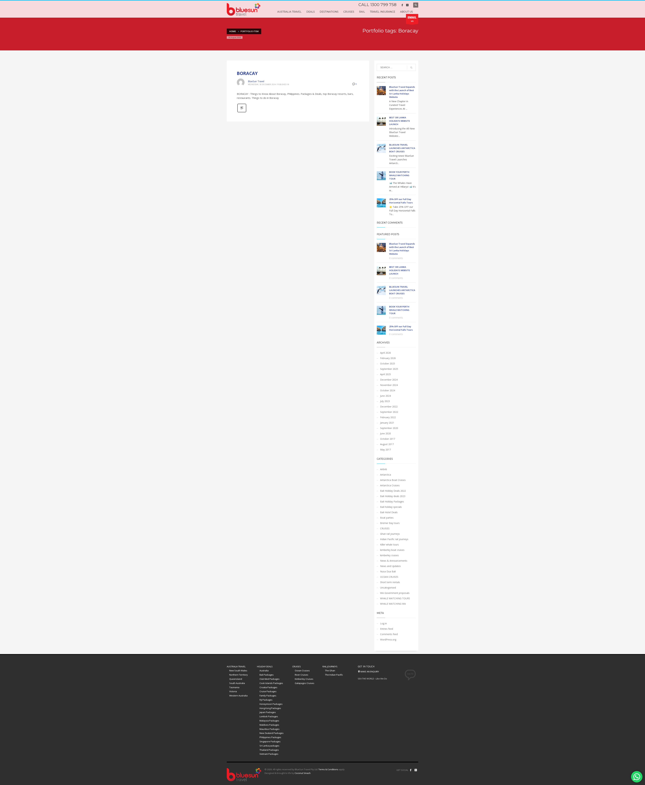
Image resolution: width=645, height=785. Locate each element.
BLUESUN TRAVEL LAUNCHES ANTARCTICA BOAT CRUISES (402, 148)
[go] (411, 67)
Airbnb (383, 469)
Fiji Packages (266, 699)
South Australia (237, 683)
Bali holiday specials (391, 506)
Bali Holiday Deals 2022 (393, 490)
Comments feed (389, 634)
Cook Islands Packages (271, 683)
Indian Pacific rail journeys (394, 539)
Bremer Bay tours (390, 523)
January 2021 (387, 422)
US (412, 18)
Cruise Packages (268, 691)
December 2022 (389, 406)
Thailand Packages (269, 749)
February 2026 (388, 358)
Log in (383, 623)
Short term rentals (390, 582)
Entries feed (386, 628)
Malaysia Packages (269, 720)
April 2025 (385, 374)
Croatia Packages (268, 687)
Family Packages (268, 695)
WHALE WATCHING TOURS (395, 598)
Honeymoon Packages (271, 703)
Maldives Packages (269, 724)
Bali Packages (267, 674)
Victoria (233, 691)
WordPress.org (388, 639)
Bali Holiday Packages (392, 501)
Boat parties (387, 517)
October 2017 (387, 438)
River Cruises (301, 674)
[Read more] (242, 111)
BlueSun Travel (256, 81)
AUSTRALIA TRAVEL (236, 666)
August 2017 (387, 444)
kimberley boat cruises (392, 550)
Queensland (235, 678)
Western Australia (238, 695)
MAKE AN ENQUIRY (369, 671)
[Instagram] (407, 5)
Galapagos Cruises (304, 683)
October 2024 (387, 390)
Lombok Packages (269, 716)
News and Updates (390, 566)
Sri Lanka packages (269, 745)
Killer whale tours (389, 544)
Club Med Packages (270, 678)
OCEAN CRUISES (389, 576)
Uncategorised (388, 587)
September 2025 (389, 368)
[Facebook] (402, 5)
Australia (264, 670)
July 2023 (385, 401)
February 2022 (388, 417)
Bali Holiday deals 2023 (392, 496)
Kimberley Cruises (304, 678)
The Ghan (330, 670)
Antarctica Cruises (390, 485)
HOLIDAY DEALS (265, 666)
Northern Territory (238, 674)
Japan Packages (268, 712)
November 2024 (389, 385)
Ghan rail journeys (390, 533)
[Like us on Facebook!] (410, 770)
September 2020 (389, 428)
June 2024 (385, 395)
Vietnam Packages (269, 753)
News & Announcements (393, 560)
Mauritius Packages (270, 729)
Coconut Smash (303, 773)
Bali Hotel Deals (389, 512)
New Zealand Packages (272, 733)
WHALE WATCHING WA (393, 603)
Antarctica (385, 474)
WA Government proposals (395, 593)
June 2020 (385, 433)
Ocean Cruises (302, 670)
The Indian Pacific (334, 674)
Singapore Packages (270, 741)
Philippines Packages (270, 737)
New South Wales (238, 670)
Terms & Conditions (328, 769)
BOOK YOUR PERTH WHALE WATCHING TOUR (399, 175)
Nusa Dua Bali (388, 571)
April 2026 (385, 352)
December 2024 (389, 379)
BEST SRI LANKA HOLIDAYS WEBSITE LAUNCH (399, 121)
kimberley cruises (389, 555)
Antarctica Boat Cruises (393, 480)
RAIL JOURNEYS (329, 666)
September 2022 (389, 412)
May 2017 (385, 449)
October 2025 (387, 363)
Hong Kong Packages (270, 708)
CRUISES (385, 528)
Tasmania (234, 687)
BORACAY (247, 73)
